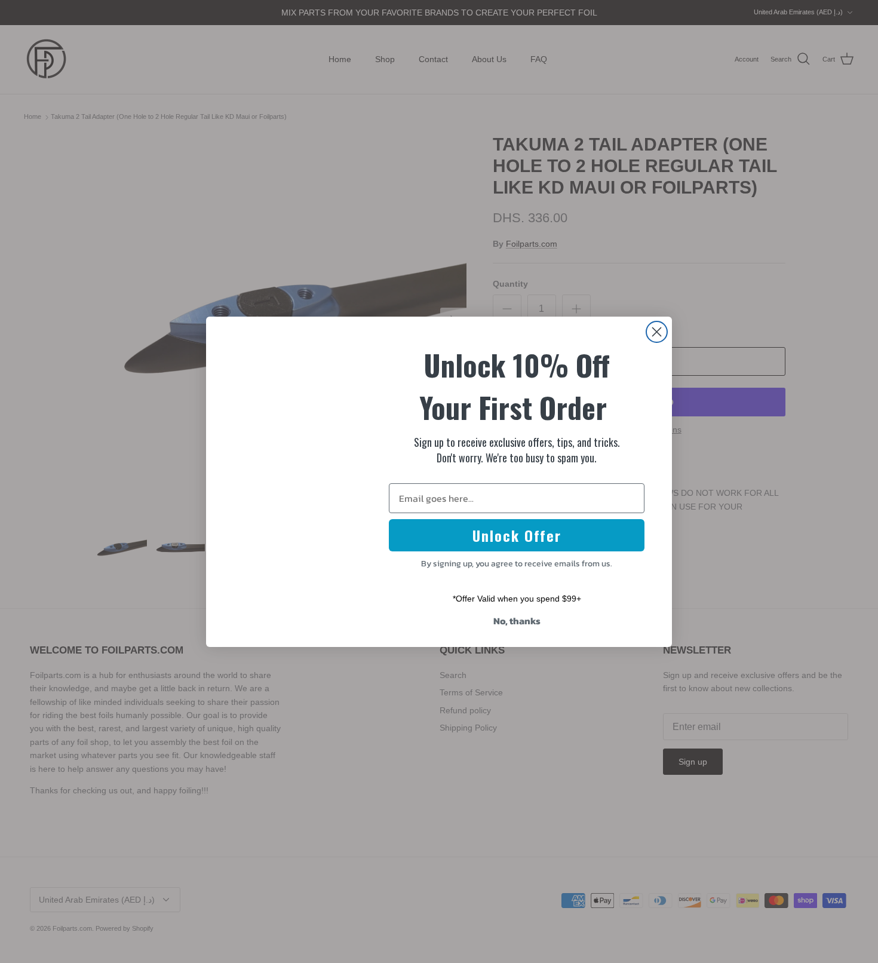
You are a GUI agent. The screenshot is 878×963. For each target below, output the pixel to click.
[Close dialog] (656, 331)
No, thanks (517, 621)
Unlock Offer (516, 535)
